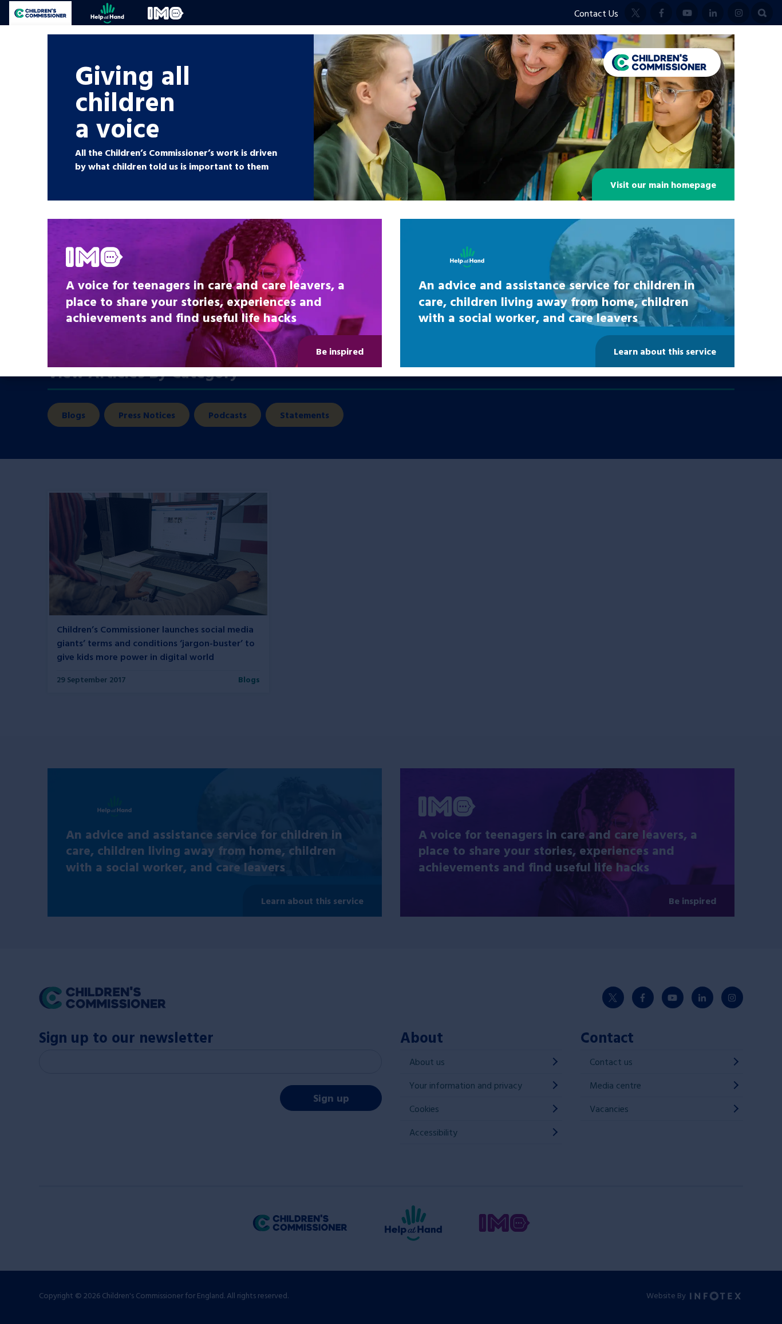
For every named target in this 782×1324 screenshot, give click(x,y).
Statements (304, 415)
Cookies (424, 1108)
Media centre (615, 1085)
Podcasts (227, 415)
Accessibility (433, 1132)
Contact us (611, 1061)
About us (427, 1061)
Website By (667, 1295)
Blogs (73, 415)
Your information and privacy (465, 1085)
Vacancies (609, 1108)
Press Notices (147, 415)
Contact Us (596, 13)
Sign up (331, 1098)
